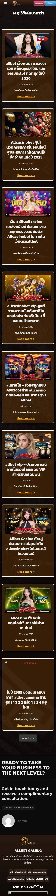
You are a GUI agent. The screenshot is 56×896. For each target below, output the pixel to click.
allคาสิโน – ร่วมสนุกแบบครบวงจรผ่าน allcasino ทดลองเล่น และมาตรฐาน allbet (26, 392)
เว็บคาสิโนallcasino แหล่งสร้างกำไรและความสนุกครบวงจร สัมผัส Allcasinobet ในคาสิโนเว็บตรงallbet (26, 231)
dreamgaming (39, 871)
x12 (11, 871)
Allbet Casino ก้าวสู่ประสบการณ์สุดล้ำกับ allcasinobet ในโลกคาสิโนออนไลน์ (26, 546)
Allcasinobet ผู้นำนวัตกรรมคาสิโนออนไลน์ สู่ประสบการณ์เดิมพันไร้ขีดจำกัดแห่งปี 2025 (26, 149)
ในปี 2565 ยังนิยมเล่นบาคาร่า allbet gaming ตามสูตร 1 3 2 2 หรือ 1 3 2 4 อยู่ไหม (26, 699)
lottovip (30, 878)
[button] (5, 3)
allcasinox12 (20, 871)
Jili (29, 871)
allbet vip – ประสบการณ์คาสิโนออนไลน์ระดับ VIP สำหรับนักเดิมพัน (26, 469)
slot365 (39, 878)
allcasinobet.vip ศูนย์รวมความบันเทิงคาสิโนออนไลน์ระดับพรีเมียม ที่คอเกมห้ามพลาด (26, 313)
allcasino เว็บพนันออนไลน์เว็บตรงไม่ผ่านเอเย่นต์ (26, 623)
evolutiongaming (16, 878)
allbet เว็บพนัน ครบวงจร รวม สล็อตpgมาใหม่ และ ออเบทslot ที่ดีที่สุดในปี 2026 (26, 70)
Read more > (26, 96)
